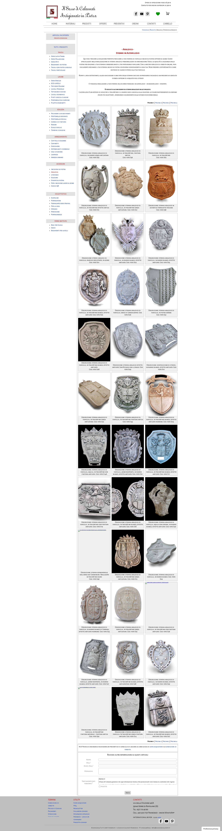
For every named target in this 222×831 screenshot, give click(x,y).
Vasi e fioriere (56, 152)
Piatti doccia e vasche (59, 97)
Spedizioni (52, 814)
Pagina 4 (174, 103)
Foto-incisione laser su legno (62, 183)
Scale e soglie (56, 127)
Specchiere (55, 146)
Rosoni (54, 125)
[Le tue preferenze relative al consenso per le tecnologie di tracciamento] (211, 829)
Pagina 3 (166, 103)
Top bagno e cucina (58, 92)
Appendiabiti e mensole (60, 149)
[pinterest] (147, 14)
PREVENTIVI (119, 24)
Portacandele (56, 214)
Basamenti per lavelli (59, 230)
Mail (88, 763)
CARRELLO (167, 24)
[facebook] (136, 14)
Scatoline (55, 198)
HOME (54, 24)
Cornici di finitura (58, 122)
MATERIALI (70, 24)
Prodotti (153, 30)
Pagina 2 (158, 103)
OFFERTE (103, 24)
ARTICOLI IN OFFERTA (60, 35)
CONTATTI (151, 24)
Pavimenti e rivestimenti (60, 113)
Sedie (53, 228)
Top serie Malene (57, 86)
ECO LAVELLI (56, 83)
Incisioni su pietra (58, 169)
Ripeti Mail (88, 766)
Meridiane (55, 212)
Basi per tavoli (57, 225)
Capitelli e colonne (58, 141)
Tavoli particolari (58, 70)
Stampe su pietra (57, 180)
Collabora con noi (80, 811)
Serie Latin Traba (58, 56)
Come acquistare (79, 803)
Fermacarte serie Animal (60, 203)
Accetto (104, 786)
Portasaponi (56, 201)
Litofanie (54, 175)
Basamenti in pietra (59, 64)
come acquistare (156, 747)
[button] (128, 106)
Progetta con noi (80, 822)
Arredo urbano (57, 157)
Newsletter (78, 808)
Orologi (54, 209)
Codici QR (55, 186)
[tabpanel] (151, 4)
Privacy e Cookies (55, 808)
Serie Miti (55, 62)
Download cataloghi (81, 814)
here (159, 817)
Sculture (54, 178)
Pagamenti (52, 811)
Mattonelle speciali (58, 119)
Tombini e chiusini (58, 130)
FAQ (75, 806)
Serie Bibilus (56, 81)
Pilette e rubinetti (58, 103)
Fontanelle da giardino (60, 100)
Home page (145, 30)
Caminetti (55, 143)
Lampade (54, 154)
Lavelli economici (58, 94)
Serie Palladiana (57, 59)
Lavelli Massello (57, 89)
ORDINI (135, 24)
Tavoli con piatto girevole (61, 67)
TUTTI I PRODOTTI (61, 47)
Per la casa (55, 206)
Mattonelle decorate (59, 116)
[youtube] (141, 14)
